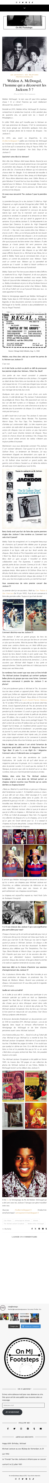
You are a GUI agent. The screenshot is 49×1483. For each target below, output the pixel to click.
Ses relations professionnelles (27, 76)
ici (8, 1200)
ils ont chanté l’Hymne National (34, 700)
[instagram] (17, 2)
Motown (35, 1220)
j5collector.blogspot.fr (10, 141)
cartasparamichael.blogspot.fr (27, 1212)
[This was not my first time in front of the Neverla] (34, 1318)
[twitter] (23, 2)
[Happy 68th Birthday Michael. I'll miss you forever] (14, 1317)
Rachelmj (7, 1229)
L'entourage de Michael (22, 1220)
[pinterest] (26, 2)
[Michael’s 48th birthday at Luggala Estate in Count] (4, 1317)
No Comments (30, 94)
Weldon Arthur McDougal (36, 1223)
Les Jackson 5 (16, 75)
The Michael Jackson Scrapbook (14, 1223)
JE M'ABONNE (12, 1412)
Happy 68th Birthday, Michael (14, 1443)
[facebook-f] (20, 2)
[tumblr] (29, 2)
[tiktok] (32, 2)
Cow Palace (7, 1220)
